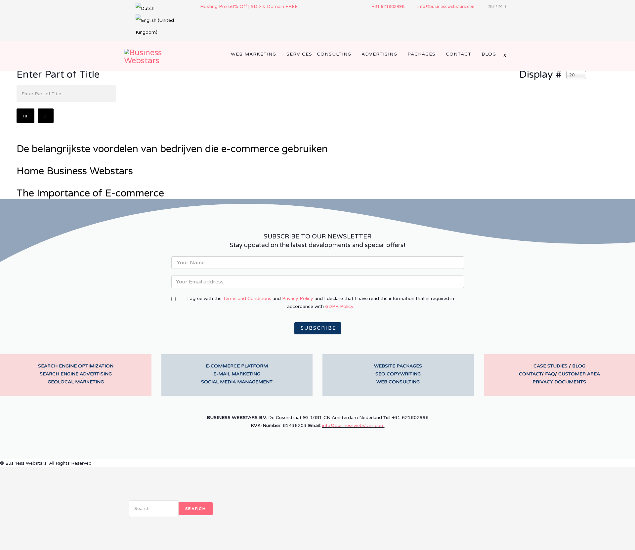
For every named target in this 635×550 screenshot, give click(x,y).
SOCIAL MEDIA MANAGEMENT (237, 382)
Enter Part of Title (59, 75)
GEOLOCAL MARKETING (76, 382)
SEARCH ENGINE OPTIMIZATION (75, 366)
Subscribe (318, 328)
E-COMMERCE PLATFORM (237, 366)
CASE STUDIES (550, 366)
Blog (489, 54)
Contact (458, 54)
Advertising (379, 54)
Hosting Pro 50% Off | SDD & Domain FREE (249, 6)
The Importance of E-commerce (90, 193)
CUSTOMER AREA (579, 374)
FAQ (550, 374)
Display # (540, 75)
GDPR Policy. (339, 306)
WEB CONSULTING (398, 382)
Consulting (334, 54)
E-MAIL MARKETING (236, 374)
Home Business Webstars (75, 171)
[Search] (25, 115)
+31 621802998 (388, 6)
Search (195, 508)
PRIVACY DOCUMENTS (559, 382)
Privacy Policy (297, 298)
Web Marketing (253, 54)
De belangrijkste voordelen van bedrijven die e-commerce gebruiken (172, 149)
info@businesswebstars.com (446, 6)
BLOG (578, 366)
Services (299, 54)
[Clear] (45, 115)
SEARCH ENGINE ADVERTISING (76, 374)
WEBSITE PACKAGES (398, 366)
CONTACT (530, 374)
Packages (421, 54)
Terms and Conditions (247, 298)
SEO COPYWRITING (398, 374)
